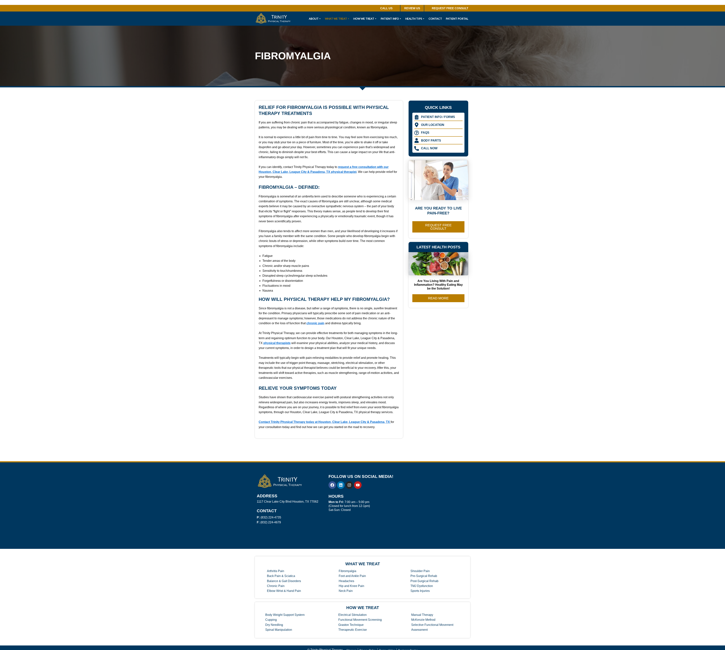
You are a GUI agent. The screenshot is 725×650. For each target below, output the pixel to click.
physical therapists (277, 343)
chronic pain (315, 323)
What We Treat (336, 18)
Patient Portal (457, 18)
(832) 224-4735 (269, 517)
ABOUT (314, 18)
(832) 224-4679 (269, 522)
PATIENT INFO (390, 18)
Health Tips (413, 18)
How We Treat (363, 18)
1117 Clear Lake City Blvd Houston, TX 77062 (287, 501)
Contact (435, 18)
